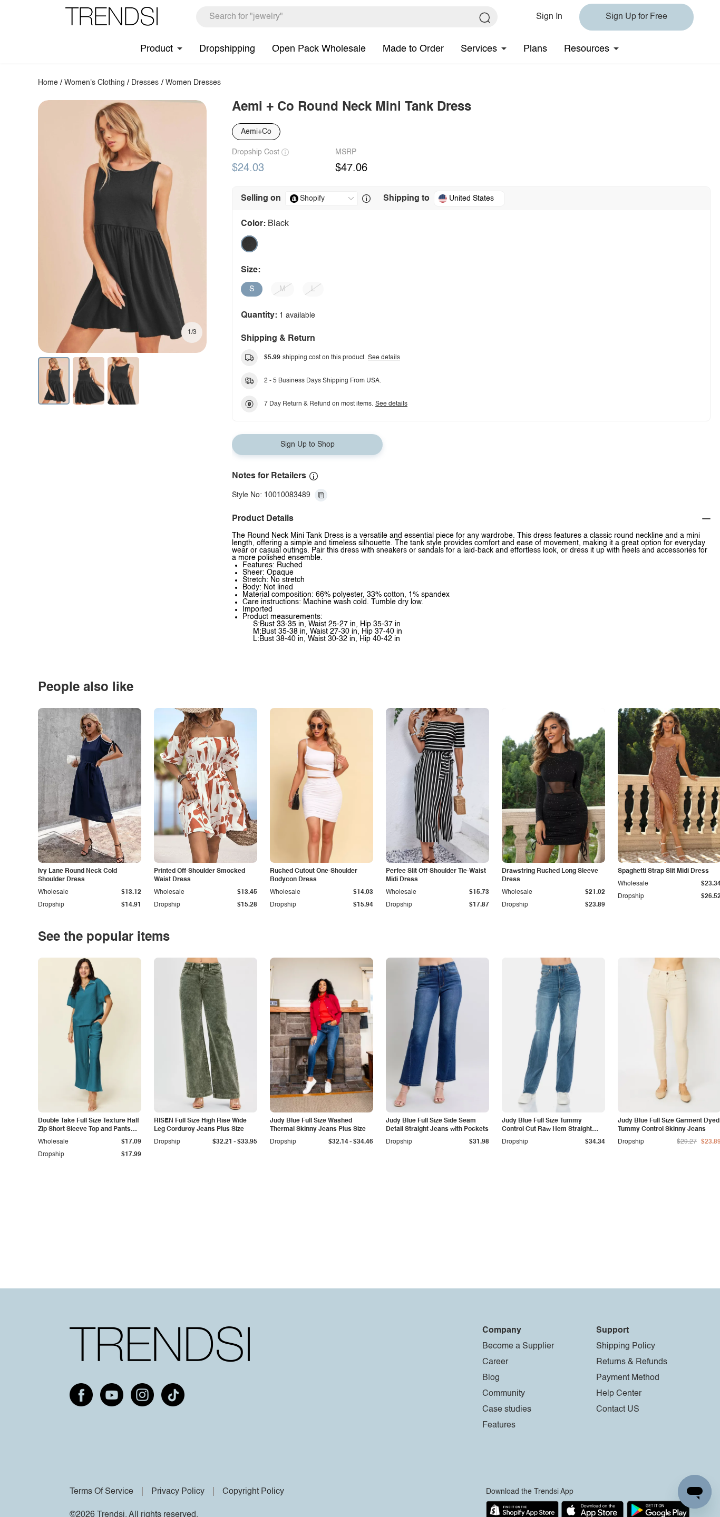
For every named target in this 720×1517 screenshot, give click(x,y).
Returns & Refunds (631, 1362)
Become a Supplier (518, 1346)
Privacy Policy (178, 1492)
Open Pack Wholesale (319, 49)
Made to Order (413, 49)
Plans (535, 49)
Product (156, 49)
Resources (586, 49)
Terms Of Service (101, 1492)
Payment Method (627, 1378)
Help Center (618, 1394)
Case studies (506, 1409)
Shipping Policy (625, 1346)
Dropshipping (227, 49)
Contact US (617, 1409)
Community (503, 1394)
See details (384, 357)
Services (479, 49)
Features (498, 1425)
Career (495, 1362)
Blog (491, 1378)
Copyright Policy (253, 1492)
